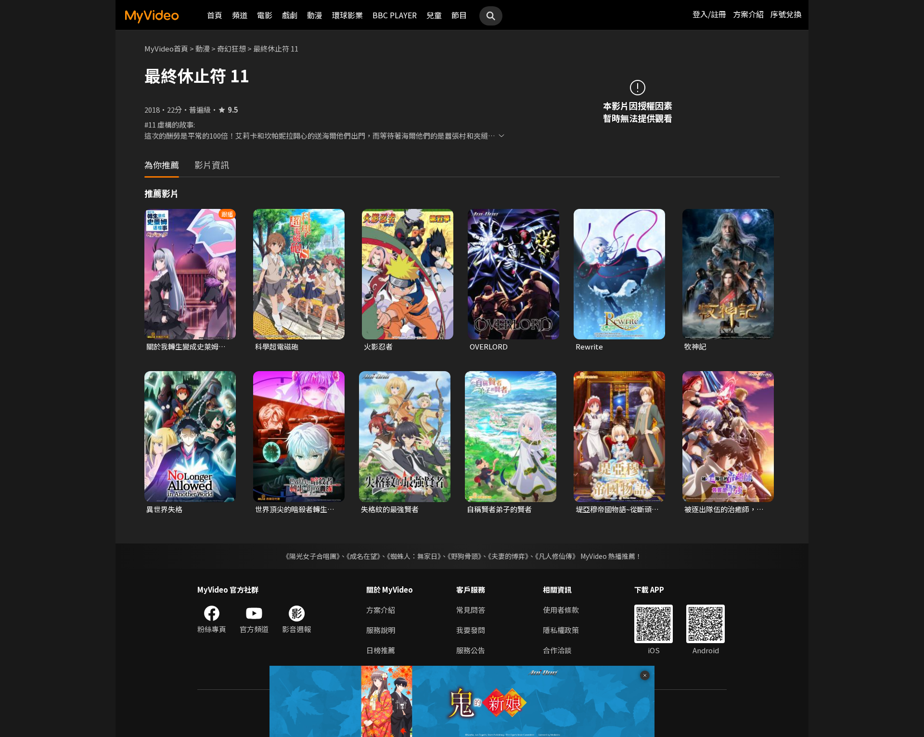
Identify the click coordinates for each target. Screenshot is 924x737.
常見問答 (470, 610)
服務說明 (380, 630)
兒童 (434, 15)
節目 (459, 15)
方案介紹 (748, 14)
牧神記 (695, 346)
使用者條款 (561, 610)
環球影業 (347, 15)
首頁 (214, 15)
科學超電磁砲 (276, 346)
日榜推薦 (380, 650)
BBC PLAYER (394, 15)
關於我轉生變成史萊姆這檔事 (186, 346)
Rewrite (589, 346)
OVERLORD (489, 346)
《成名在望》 (363, 556)
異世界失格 (164, 509)
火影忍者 (378, 346)
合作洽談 (557, 650)
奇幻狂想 (231, 48)
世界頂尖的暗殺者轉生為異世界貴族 (294, 509)
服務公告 (470, 650)
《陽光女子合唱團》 (311, 556)
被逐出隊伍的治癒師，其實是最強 (724, 509)
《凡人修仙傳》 (557, 556)
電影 (264, 15)
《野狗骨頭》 (464, 556)
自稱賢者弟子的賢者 (499, 509)
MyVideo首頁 (166, 48)
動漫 (314, 15)
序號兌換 (785, 14)
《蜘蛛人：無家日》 (414, 556)
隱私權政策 (561, 630)
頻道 (239, 15)
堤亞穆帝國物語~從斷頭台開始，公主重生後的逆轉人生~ (617, 509)
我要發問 (470, 630)
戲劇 (289, 15)
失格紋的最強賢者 (390, 509)
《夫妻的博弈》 (508, 556)
